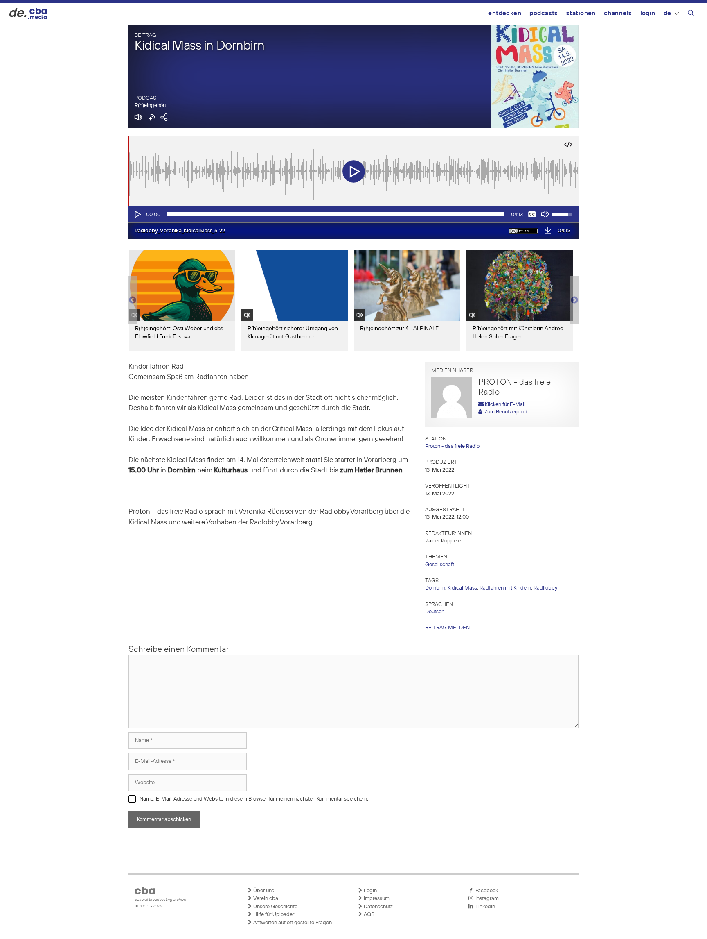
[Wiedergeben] (137, 214)
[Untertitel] (532, 214)
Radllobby (545, 588)
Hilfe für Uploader (273, 914)
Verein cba (265, 898)
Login (647, 13)
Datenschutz (378, 907)
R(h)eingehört (150, 105)
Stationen (581, 13)
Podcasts (543, 13)
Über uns (263, 891)
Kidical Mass (462, 588)
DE (667, 13)
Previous (132, 300)
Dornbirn (435, 588)
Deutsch (434, 612)
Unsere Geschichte (274, 907)
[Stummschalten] (545, 214)
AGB (368, 914)
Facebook (485, 891)
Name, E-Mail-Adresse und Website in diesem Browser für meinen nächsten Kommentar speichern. (254, 799)
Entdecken (504, 13)
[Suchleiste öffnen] (691, 14)
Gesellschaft (439, 564)
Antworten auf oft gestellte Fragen (292, 922)
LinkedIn (484, 907)
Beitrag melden (447, 627)
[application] (353, 214)
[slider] (335, 214)
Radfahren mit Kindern (505, 588)
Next (574, 300)
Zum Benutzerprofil (505, 412)
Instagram (486, 898)
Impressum (376, 898)
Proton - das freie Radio (452, 446)
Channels (618, 13)
